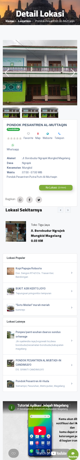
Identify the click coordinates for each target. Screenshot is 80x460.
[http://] (48, 133)
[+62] (59, 133)
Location (24, 21)
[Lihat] (40, 72)
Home (10, 21)
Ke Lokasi (56, 187)
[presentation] (60, 210)
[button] (72, 73)
